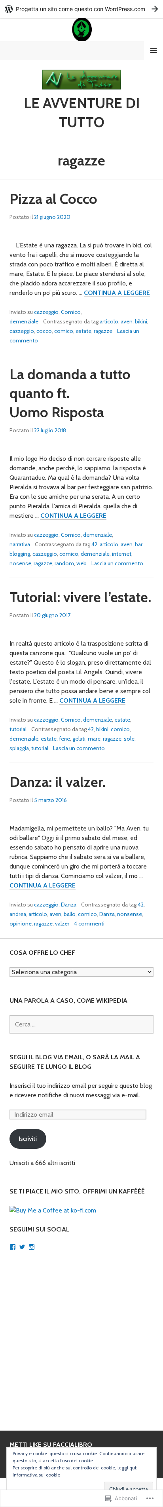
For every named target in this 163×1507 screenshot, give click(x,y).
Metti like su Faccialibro (50, 1444)
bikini (141, 321)
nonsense (129, 914)
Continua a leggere (117, 293)
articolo (109, 321)
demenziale (23, 321)
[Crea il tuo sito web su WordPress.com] (81, 9)
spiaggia (19, 748)
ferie (64, 738)
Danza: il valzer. (57, 782)
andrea (17, 914)
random (64, 563)
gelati (78, 738)
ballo (70, 914)
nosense (20, 563)
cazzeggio (46, 311)
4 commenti (89, 923)
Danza (68, 904)
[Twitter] (22, 1247)
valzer (62, 923)
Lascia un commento (117, 563)
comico (63, 330)
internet (121, 553)
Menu (153, 51)
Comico (71, 311)
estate (83, 330)
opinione (20, 923)
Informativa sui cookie (36, 1475)
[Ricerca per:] (81, 1024)
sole (129, 738)
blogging (19, 553)
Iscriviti (28, 1138)
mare (94, 738)
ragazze (103, 330)
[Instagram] (31, 1247)
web (81, 563)
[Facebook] (12, 1247)
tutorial (18, 729)
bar (138, 544)
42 (94, 544)
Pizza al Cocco (53, 198)
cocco (44, 330)
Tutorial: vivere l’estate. (80, 597)
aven (127, 321)
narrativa (19, 544)
